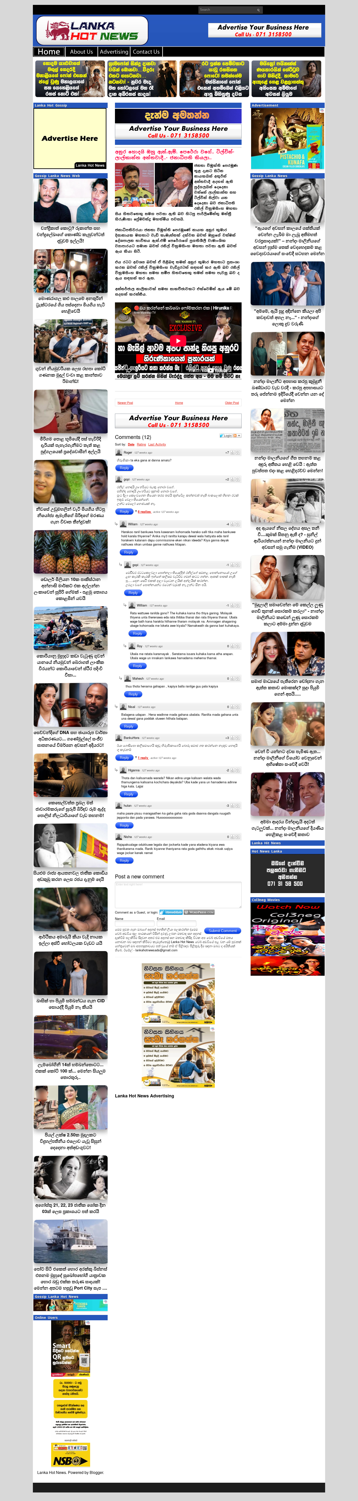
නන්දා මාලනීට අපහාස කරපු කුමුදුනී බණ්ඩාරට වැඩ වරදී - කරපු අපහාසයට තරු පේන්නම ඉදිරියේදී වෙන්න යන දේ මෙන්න (287, 390)
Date (131, 444)
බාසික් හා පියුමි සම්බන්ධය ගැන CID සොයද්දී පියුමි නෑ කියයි (71, 1003)
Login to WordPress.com (199, 912)
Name (119, 918)
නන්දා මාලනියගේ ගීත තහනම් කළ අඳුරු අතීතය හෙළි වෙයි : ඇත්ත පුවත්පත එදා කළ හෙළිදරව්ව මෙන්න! (287, 464)
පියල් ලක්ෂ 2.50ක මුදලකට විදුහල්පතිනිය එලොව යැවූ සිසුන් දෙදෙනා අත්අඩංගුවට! (70, 1141)
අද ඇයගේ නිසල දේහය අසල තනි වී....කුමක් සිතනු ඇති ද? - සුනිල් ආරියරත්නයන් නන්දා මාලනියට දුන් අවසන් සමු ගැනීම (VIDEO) (287, 537)
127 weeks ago (143, 452)
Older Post (232, 402)
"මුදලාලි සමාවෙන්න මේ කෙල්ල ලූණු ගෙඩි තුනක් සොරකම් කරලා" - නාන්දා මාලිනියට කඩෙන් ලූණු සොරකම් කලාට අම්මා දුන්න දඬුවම (287, 614)
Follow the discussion (237, 435)
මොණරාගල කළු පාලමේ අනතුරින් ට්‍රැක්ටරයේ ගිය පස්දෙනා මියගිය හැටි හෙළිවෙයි (70, 304)
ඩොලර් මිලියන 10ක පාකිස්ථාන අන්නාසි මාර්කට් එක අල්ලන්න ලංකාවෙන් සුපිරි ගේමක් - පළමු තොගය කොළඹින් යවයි (70, 588)
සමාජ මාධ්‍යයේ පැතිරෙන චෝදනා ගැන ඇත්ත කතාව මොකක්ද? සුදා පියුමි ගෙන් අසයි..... (287, 687)
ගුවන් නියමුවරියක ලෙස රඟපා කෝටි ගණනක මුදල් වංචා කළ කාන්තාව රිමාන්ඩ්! (70, 374)
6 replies (145, 511)
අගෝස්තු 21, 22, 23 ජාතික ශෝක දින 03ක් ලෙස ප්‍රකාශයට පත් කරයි (70, 1208)
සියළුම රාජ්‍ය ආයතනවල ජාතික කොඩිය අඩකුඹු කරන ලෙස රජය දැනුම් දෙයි (70, 876)
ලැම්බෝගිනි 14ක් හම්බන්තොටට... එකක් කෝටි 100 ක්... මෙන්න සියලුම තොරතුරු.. (70, 1070)
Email (161, 918)
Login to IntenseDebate (171, 912)
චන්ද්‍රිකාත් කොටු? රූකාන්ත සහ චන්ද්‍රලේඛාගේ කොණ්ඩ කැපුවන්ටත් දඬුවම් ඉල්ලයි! (70, 234)
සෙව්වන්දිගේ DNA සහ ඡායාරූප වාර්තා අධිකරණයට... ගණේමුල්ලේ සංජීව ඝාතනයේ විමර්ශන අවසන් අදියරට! (70, 738)
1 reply (143, 757)
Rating (141, 444)
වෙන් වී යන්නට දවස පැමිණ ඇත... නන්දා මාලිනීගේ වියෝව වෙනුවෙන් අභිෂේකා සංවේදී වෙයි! (288, 757)
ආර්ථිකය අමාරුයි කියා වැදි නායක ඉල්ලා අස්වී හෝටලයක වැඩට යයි (71, 940)
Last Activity (157, 444)
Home (179, 402)
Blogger (96, 1472)
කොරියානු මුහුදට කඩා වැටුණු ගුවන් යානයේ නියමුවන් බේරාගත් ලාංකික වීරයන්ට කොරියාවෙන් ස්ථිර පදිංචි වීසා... (70, 665)
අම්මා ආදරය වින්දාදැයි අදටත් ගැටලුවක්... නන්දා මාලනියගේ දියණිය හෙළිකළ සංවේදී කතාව (288, 827)
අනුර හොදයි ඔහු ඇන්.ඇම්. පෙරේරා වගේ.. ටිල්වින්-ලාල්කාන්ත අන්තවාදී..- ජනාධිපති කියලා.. (174, 154)
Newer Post (125, 402)
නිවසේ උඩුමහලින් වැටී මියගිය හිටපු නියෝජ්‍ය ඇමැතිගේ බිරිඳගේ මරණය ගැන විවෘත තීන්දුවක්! (70, 515)
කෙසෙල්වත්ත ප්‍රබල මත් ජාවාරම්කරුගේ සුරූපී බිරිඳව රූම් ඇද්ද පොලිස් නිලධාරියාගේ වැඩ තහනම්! (70, 808)
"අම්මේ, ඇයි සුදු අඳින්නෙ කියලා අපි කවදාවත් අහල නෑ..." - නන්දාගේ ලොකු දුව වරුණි (287, 317)
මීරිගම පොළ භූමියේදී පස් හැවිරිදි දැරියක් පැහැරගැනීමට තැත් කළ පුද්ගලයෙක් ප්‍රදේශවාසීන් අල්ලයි (70, 445)
